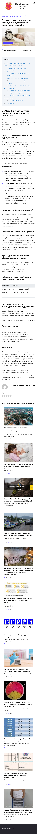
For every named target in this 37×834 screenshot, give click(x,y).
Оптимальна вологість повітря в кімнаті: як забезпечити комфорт (17, 670)
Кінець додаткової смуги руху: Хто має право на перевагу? (17, 636)
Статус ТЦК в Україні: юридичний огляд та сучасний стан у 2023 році (18, 500)
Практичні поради (16, 100)
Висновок (10, 103)
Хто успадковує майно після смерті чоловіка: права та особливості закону (18, 600)
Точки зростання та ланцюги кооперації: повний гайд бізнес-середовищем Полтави (16, 430)
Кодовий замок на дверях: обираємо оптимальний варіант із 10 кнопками (18, 811)
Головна (4, 15)
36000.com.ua (22, 4)
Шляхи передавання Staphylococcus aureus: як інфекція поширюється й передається (18, 704)
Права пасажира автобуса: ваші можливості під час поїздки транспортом (16, 775)
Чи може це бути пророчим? (17, 78)
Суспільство (8, 43)
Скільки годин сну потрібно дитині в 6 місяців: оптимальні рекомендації (18, 465)
